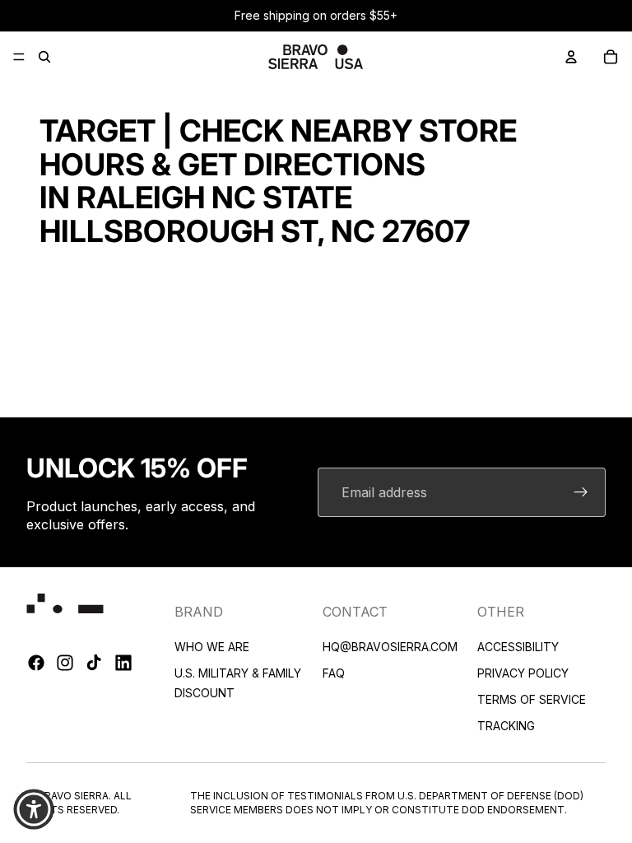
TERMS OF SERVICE (531, 699)
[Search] (44, 57)
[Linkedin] (123, 663)
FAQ (334, 672)
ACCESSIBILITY (518, 646)
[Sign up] (581, 492)
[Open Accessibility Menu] (33, 809)
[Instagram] (65, 663)
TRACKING (506, 725)
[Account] (571, 57)
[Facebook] (36, 663)
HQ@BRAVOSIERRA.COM (390, 646)
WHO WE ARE (211, 646)
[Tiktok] (94, 663)
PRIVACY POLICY (523, 672)
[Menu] (19, 57)
